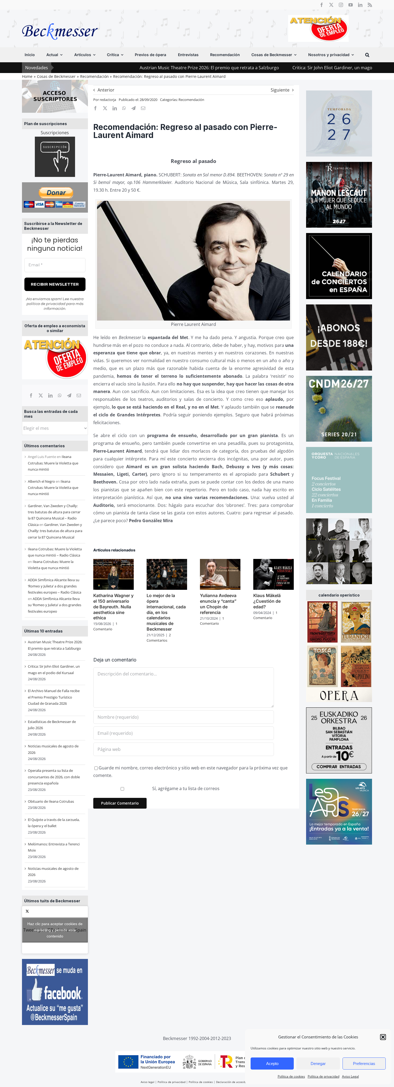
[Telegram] (69, 395)
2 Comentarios (159, 637)
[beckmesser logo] (60, 19)
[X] (41, 395)
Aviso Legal (350, 1076)
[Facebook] (31, 395)
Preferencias (364, 1063)
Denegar (318, 1063)
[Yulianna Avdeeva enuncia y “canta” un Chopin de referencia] (220, 562)
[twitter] (331, 5)
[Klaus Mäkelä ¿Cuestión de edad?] (273, 562)
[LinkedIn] (50, 395)
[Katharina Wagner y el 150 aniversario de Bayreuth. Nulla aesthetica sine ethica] (113, 562)
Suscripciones (55, 133)
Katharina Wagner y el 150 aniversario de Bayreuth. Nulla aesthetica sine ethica (113, 606)
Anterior (106, 90)
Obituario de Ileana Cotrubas (51, 801)
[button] (383, 1037)
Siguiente (280, 90)
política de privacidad (46, 303)
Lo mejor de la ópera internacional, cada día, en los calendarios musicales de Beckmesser (166, 612)
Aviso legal (147, 1082)
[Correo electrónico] (79, 395)
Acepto (272, 1063)
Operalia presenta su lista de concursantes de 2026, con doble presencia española (54, 777)
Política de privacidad (323, 1076)
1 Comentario (105, 626)
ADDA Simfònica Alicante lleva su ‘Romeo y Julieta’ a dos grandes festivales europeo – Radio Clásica (54, 586)
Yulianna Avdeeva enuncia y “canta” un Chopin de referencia (218, 604)
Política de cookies (291, 1076)
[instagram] (341, 5)
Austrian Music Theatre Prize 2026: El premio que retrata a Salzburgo (155, 68)
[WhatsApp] (59, 395)
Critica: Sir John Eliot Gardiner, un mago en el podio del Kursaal (301, 68)
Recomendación (191, 99)
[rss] (370, 5)
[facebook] (321, 5)
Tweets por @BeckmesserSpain (54, 929)
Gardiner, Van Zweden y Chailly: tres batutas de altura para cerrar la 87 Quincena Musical (55, 531)
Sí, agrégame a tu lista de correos (185, 788)
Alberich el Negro (41, 481)
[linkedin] (360, 5)
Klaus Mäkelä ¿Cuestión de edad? (267, 601)
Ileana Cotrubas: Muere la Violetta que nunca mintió (53, 463)
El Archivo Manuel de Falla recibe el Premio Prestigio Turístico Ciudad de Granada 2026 (54, 697)
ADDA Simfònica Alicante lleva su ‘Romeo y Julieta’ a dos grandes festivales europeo (54, 605)
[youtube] (350, 5)
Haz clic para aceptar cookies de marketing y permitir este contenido (55, 929)
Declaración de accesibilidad (234, 1082)
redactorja (108, 99)
